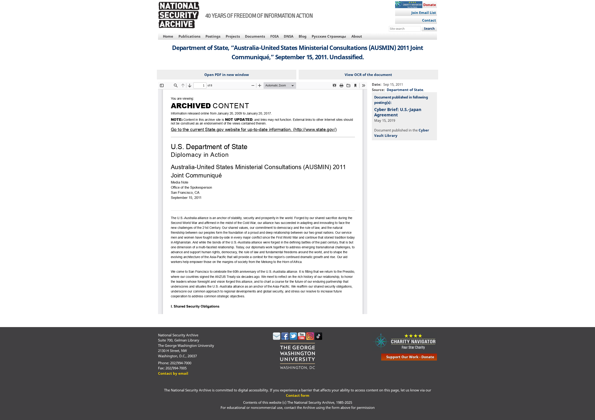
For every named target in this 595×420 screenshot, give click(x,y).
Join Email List (423, 12)
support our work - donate (410, 356)
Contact (429, 20)
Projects (233, 36)
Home (168, 36)
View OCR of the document (368, 74)
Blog (303, 36)
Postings (212, 36)
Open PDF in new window (226, 74)
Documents (255, 36)
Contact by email (173, 373)
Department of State (405, 89)
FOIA (274, 36)
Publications (189, 36)
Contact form (297, 395)
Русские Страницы (329, 36)
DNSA (288, 36)
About (356, 36)
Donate (429, 4)
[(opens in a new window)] (276, 338)
